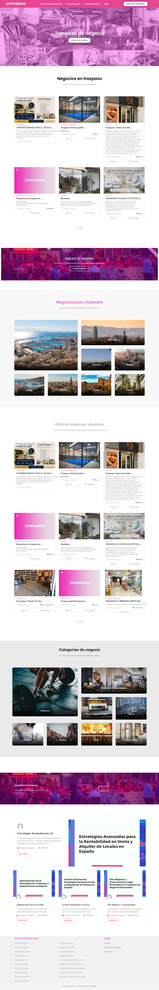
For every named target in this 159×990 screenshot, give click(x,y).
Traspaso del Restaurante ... (74, 601)
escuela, (51, 131)
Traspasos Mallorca (21, 977)
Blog (106, 4)
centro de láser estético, (118, 132)
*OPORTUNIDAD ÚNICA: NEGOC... (34, 127)
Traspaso (23, 205)
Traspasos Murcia (21, 960)
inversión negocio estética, (119, 141)
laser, (125, 205)
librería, (120, 604)
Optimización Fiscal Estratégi (30, 905)
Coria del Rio (138, 608)
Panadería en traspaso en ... (29, 198)
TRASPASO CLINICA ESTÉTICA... (123, 198)
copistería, (108, 604)
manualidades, (131, 604)
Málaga (140, 214)
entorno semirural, (77, 203)
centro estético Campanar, (119, 134)
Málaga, (111, 207)
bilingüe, (38, 131)
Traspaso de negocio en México (71, 960)
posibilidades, (36, 134)
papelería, (139, 604)
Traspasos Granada (66, 956)
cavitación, (115, 203)
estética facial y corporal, (130, 139)
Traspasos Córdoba (66, 947)
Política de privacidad (112, 947)
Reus (96, 134)
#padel (68, 131)
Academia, (19, 131)
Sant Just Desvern (48, 605)
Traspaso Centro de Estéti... (118, 127)
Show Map (90, 139)
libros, (125, 604)
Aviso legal (108, 951)
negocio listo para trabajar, (124, 145)
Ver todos (79, 228)
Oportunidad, (23, 203)
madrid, (18, 201)
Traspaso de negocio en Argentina (72, 977)
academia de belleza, (111, 201)
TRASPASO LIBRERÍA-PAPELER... (123, 601)
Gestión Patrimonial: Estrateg (75, 905)
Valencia (140, 157)
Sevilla (96, 605)
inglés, (24, 132)
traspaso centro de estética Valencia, (122, 152)
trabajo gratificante (86, 205)
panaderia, (30, 203)
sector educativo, (37, 136)
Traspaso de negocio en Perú (70, 964)
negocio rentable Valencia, (124, 146)
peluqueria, (115, 208)
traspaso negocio (116, 210)
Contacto (107, 943)
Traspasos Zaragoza (66, 943)
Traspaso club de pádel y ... (74, 127)
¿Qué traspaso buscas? (51, 4)
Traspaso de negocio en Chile (70, 972)
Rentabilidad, (38, 203)
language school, (32, 132)
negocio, (40, 132)
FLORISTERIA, (88, 203)
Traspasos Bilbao (21, 972)
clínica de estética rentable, (120, 136)
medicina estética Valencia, (125, 143)
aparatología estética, (112, 131)
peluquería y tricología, (125, 148)
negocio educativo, (26, 134)
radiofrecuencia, (124, 208)
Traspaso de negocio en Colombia (72, 968)
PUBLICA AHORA (79, 269)
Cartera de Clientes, (125, 131)
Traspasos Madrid (21, 947)
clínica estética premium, (119, 138)
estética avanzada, (117, 139)
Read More (23, 854)
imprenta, (115, 604)
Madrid (51, 208)
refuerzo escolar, (27, 136)
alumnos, (26, 131)
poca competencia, (74, 205)
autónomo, (32, 131)
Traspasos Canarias (22, 981)
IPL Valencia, (132, 141)
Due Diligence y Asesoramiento (121, 905)
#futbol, (63, 131)
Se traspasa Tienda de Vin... (29, 601)
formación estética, (118, 205)
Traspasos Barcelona (22, 951)
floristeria (65, 198)
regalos (144, 604)
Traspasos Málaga (21, 968)
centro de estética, (124, 203)
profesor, (44, 134)
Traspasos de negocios (28, 848)
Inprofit (93, 986)
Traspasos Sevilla (21, 964)
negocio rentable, (119, 207)
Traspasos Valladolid (67, 951)
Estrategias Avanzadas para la (35, 833)
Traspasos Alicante (21, 956)
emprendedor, (45, 131)
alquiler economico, (67, 201)
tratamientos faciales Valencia (125, 153)
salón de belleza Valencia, (123, 150)
